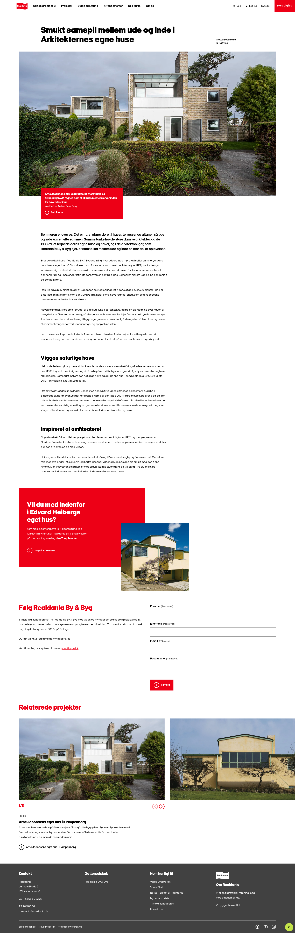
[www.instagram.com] (273, 926)
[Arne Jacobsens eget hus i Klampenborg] (91, 759)
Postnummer (164, 658)
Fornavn (161, 606)
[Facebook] (257, 926)
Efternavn (162, 624)
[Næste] (162, 806)
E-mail (160, 641)
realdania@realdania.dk (33, 911)
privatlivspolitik (69, 648)
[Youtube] (265, 926)
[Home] (22, 6)
